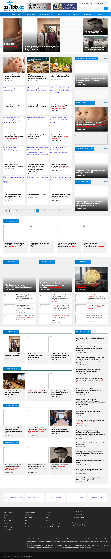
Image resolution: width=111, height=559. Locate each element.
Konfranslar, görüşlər (9, 527)
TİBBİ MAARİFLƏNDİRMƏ (84, 103)
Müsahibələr (87, 14)
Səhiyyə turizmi (77, 14)
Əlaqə (100, 14)
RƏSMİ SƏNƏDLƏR (11, 442)
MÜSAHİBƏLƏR (11, 221)
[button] (47, 19)
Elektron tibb (7, 521)
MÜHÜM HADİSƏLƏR (12, 368)
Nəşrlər (27, 524)
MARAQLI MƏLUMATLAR (84, 149)
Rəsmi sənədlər (29, 527)
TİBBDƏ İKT (83, 262)
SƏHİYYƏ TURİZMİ (82, 182)
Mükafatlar (7, 524)
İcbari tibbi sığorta (44, 14)
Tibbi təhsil (49, 521)
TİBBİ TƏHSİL (11, 262)
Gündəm (48, 512)
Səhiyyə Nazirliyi (31, 14)
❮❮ (6, 211)
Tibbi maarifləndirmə (31, 521)
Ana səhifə (12, 14)
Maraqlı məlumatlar (51, 518)
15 (62, 211)
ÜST (94, 14)
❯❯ (70, 211)
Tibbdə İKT (28, 518)
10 (44, 211)
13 (55, 211)
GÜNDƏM (11, 331)
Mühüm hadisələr (30, 512)
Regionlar (6, 518)
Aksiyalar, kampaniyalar (53, 527)
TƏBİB (53, 14)
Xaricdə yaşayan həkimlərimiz (54, 524)
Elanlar (6, 515)
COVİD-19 (28, 515)
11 (48, 211)
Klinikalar (68, 14)
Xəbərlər (60, 14)
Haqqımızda (21, 14)
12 (52, 211)
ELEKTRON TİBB (47, 262)
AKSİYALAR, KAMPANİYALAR (86, 58)
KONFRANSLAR (11, 405)
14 (59, 211)
